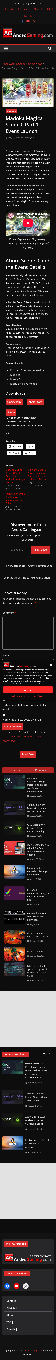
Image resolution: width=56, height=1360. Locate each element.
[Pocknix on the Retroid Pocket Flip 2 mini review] (14, 872)
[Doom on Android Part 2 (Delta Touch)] (14, 937)
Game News (11, 111)
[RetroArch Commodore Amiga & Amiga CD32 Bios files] (14, 893)
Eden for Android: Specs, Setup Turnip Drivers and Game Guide (37, 970)
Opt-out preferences (20, 696)
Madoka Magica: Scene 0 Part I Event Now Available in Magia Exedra (15, 476)
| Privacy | (23, 8)
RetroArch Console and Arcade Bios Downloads (36, 916)
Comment (9, 612)
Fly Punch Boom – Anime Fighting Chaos (29, 568)
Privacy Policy (37, 696)
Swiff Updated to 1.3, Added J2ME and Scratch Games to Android (38, 849)
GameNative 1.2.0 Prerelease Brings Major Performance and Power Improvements (37, 785)
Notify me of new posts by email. (21, 719)
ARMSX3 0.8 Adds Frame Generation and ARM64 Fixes (36, 808)
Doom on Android (36, 951)
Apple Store (35, 402)
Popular (42, 770)
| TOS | (49, 8)
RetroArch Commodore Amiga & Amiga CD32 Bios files (38, 895)
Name (6, 655)
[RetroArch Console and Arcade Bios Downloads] (14, 917)
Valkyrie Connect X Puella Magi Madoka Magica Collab (15, 498)
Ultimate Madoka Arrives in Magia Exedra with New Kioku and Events (37, 474)
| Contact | (9, 8)
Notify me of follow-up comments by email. (24, 707)
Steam (11, 412)
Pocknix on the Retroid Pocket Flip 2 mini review (38, 871)
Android (26, 137)
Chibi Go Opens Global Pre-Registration (26, 577)
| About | (37, 8)
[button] (51, 665)
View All (47, 1054)
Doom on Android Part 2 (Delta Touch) (37, 935)
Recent (17, 770)
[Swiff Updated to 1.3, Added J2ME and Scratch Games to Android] (14, 848)
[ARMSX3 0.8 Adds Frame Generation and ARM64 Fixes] (14, 808)
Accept (28, 689)
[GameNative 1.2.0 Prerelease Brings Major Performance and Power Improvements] (14, 782)
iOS (32, 137)
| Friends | (28, 15)
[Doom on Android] (14, 954)
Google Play (14, 402)
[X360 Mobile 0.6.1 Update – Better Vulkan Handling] (14, 828)
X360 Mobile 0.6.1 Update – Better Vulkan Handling (36, 828)
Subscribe (41, 549)
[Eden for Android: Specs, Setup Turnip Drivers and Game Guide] (14, 969)
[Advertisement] (28, 1019)
